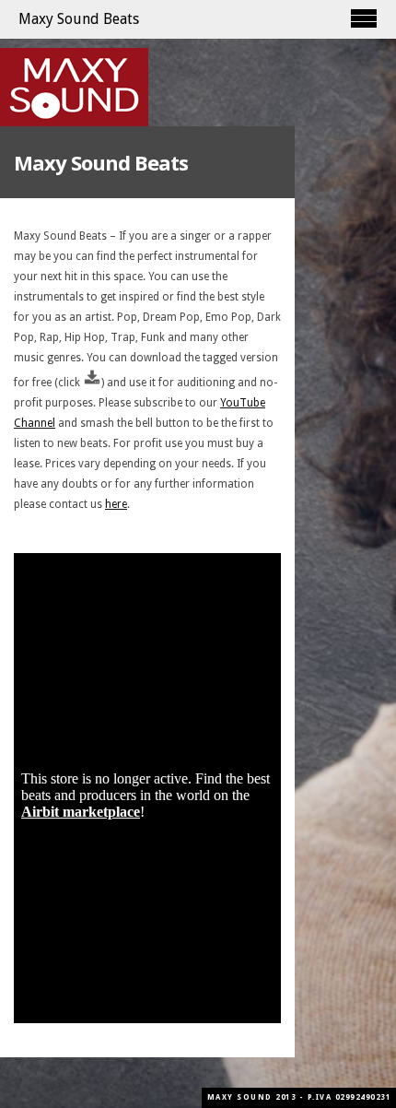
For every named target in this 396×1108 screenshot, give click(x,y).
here (116, 504)
